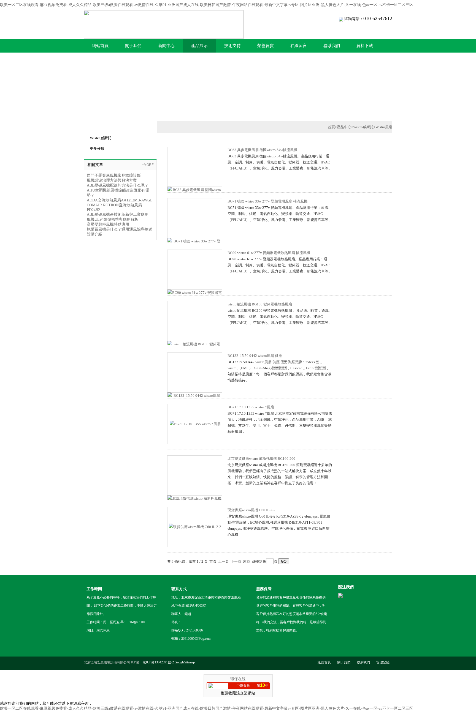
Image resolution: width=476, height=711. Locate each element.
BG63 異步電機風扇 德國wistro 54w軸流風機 (262, 150)
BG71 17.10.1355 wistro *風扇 (251, 407)
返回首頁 (324, 662)
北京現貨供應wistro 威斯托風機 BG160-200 (261, 458)
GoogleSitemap (185, 662)
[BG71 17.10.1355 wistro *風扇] (195, 424)
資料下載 (364, 45)
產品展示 (199, 45)
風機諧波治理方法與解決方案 (112, 180)
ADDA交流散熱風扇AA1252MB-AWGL (120, 200)
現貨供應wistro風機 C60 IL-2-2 (251, 510)
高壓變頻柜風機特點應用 (108, 224)
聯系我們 (331, 45)
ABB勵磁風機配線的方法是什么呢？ (117, 185)
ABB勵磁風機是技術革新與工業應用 (117, 214)
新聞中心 (166, 45)
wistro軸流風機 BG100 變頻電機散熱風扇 (260, 304)
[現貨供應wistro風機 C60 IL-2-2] (195, 526)
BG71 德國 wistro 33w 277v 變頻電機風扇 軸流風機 (267, 201)
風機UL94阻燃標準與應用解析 (112, 219)
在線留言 (298, 45)
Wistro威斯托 (363, 127)
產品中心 (344, 127)
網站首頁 (100, 45)
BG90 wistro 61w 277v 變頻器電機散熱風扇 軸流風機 (269, 253)
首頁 (331, 127)
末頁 (246, 561)
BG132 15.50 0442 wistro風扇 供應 (255, 356)
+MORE (148, 165)
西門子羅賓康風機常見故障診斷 (114, 175)
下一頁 (236, 561)
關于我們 (133, 45)
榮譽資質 (265, 45)
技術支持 (232, 45)
